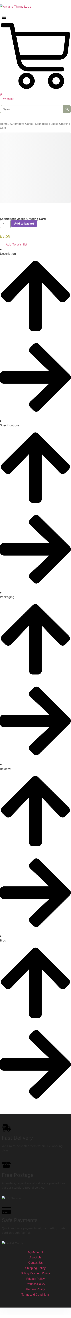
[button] (35, 17)
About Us (35, 1257)
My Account (35, 1252)
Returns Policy (35, 1289)
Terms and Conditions (35, 1294)
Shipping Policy (35, 1268)
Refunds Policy (35, 1284)
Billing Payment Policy (35, 1273)
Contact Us (35, 1262)
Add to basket (24, 223)
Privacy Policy (35, 1278)
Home (4, 123)
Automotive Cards (21, 123)
